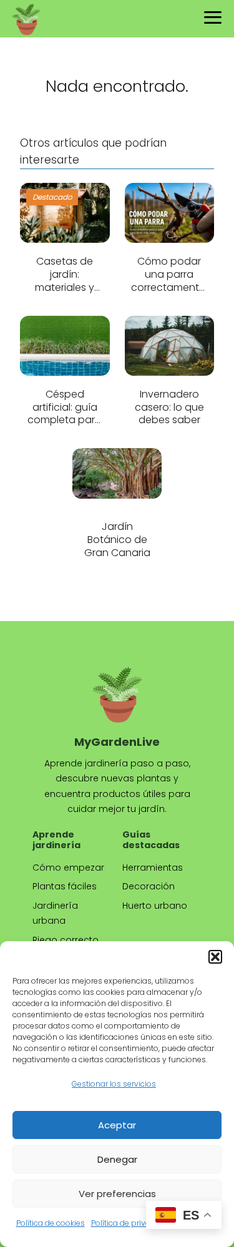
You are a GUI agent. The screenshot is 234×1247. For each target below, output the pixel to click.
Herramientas (152, 867)
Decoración (148, 886)
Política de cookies (50, 1223)
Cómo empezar (68, 867)
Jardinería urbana (55, 913)
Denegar (117, 1159)
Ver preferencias (117, 1193)
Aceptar (117, 1125)
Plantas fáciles (64, 886)
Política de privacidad (131, 1223)
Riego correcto (65, 940)
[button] (215, 957)
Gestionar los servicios (114, 1083)
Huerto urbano (154, 905)
